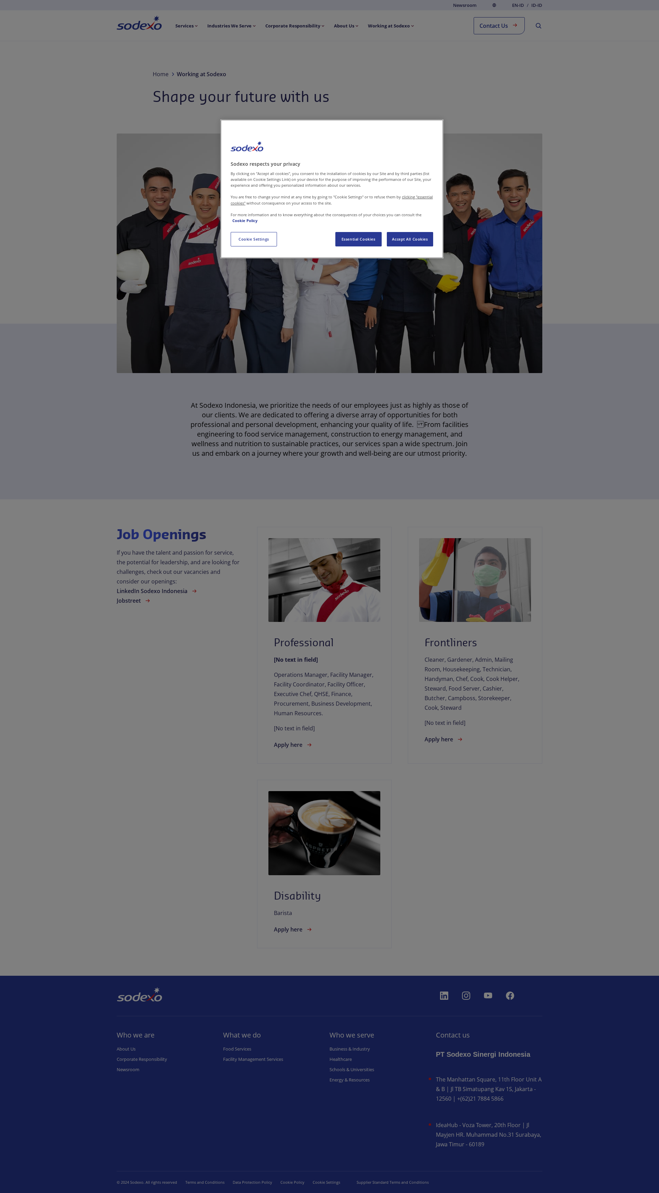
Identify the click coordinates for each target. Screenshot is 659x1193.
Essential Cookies (358, 239)
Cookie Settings (254, 239)
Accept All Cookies (410, 239)
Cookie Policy (244, 220)
